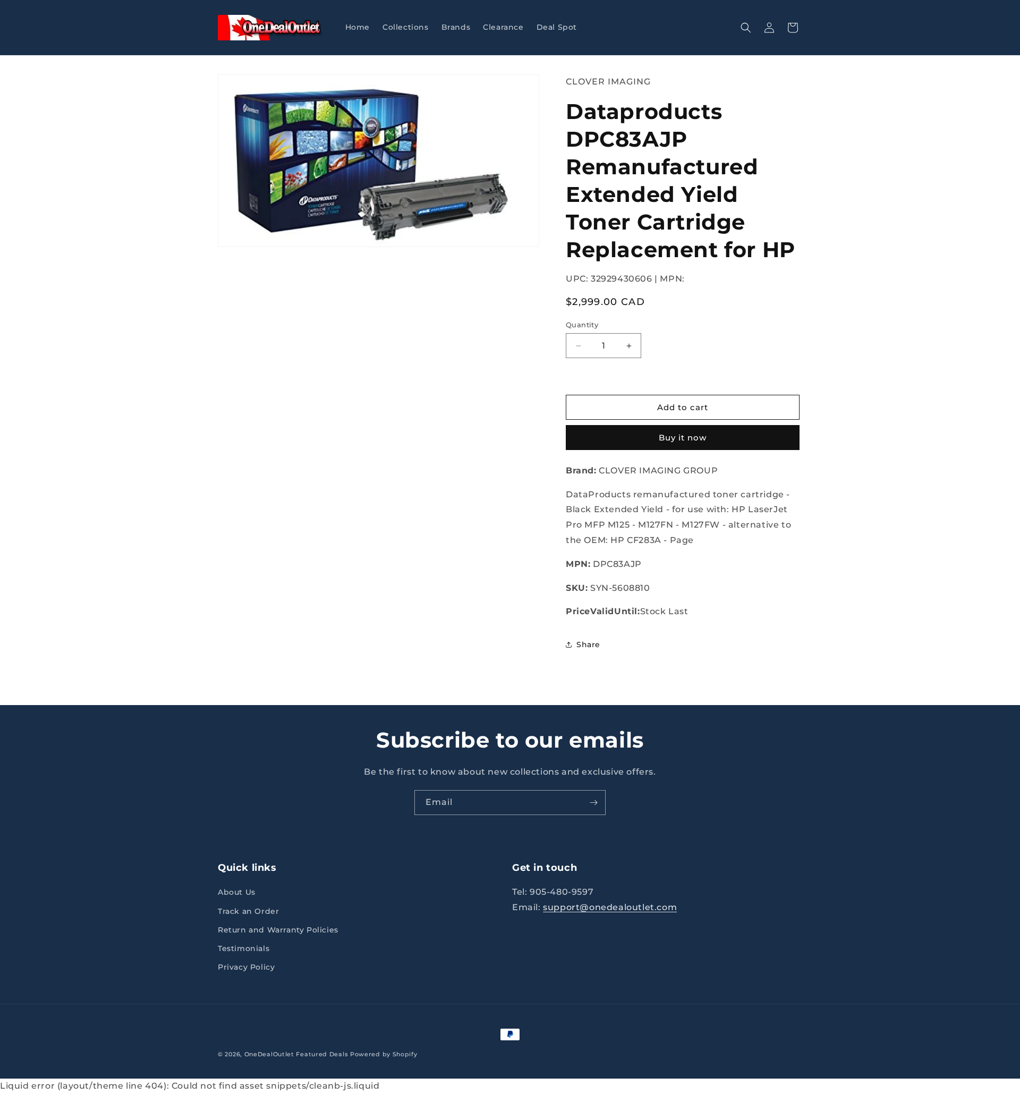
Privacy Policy (246, 967)
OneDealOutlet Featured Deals (296, 1054)
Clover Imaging (608, 82)
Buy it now (683, 437)
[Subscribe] (593, 802)
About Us (237, 892)
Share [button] (588, 644)
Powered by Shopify (384, 1054)
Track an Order (248, 911)
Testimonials (243, 948)
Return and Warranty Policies (278, 930)
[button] (746, 27)
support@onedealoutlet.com (610, 908)
